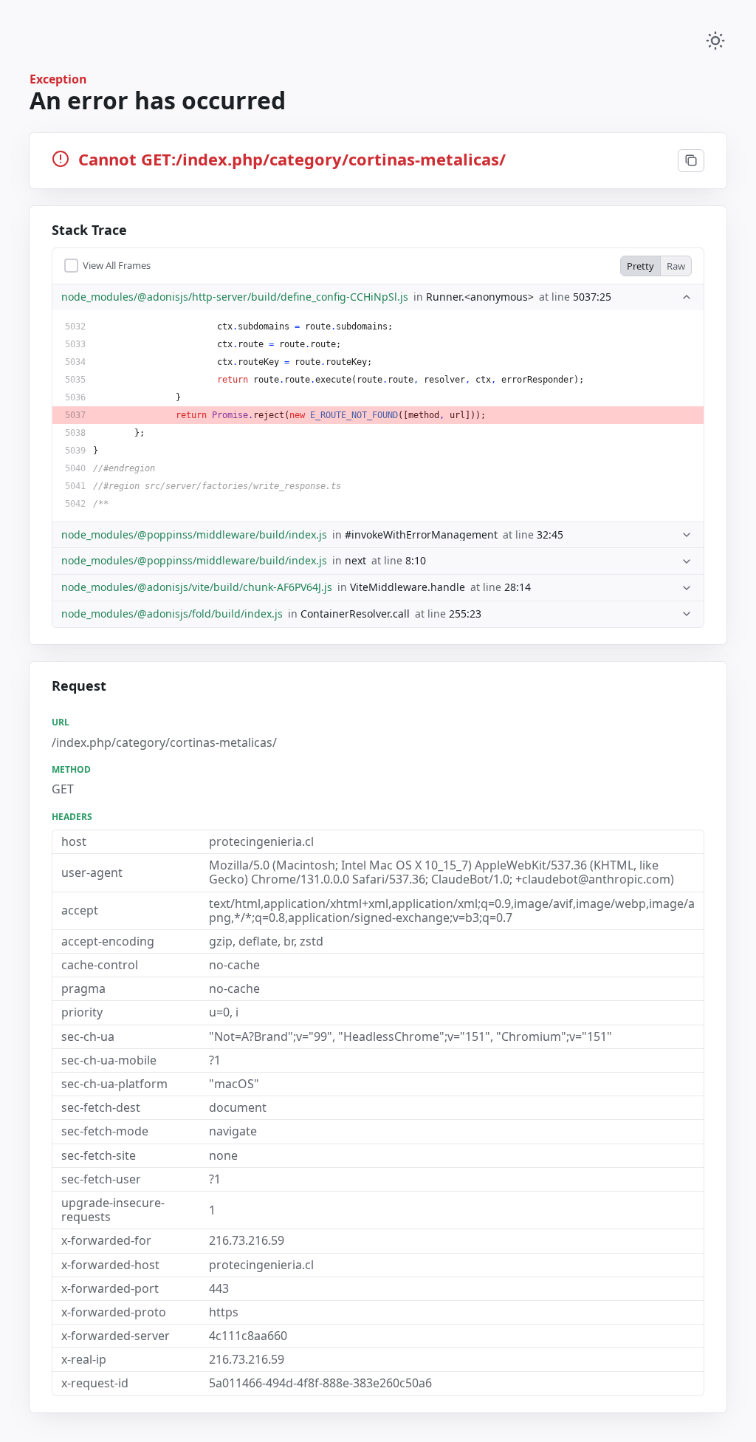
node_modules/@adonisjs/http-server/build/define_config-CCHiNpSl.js (234, 297)
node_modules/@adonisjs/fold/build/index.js (172, 614)
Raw (676, 266)
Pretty (640, 266)
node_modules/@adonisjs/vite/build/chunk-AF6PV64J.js (196, 587)
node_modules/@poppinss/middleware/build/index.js (194, 535)
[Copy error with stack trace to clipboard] (691, 161)
